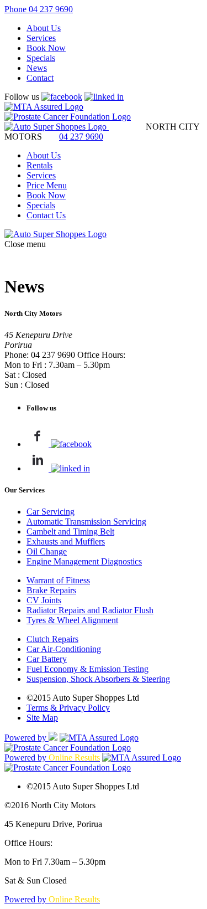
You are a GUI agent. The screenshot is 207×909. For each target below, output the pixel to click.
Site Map (42, 717)
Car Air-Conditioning (63, 649)
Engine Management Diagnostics (84, 561)
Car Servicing (50, 511)
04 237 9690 (81, 136)
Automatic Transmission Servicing (86, 521)
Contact (40, 78)
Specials (40, 58)
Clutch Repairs (52, 639)
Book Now (46, 48)
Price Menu (46, 185)
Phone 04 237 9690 (38, 9)
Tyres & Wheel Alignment (72, 620)
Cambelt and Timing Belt (70, 531)
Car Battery (46, 659)
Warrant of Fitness (58, 580)
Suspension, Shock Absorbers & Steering (98, 679)
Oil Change (46, 551)
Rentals (39, 165)
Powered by (26, 737)
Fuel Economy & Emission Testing (87, 669)
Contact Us (46, 215)
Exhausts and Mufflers (65, 541)
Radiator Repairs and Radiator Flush (89, 610)
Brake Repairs (51, 590)
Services (41, 38)
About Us (43, 28)
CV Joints (43, 600)
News (36, 68)
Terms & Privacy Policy (68, 707)
